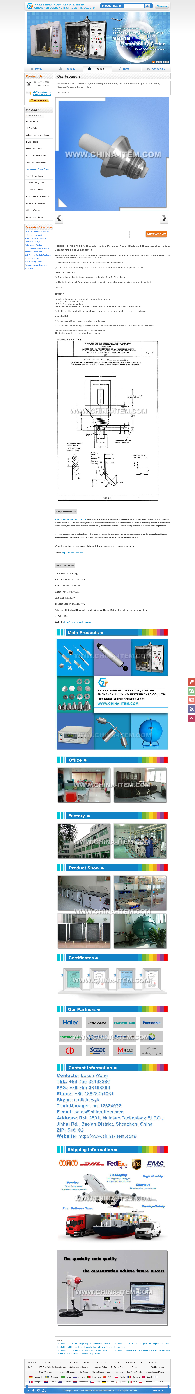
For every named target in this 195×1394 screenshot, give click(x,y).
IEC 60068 (101, 1362)
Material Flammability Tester (38, 135)
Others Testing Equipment (37, 217)
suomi (162, 1377)
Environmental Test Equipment (39, 196)
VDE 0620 (130, 1362)
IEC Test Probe (32, 121)
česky (97, 1382)
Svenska (54, 1377)
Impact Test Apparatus (35, 149)
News (126, 68)
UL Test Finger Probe (101, 1372)
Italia (134, 1382)
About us (70, 68)
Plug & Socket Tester (35, 176)
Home (38, 68)
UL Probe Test (117, 1367)
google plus (38, 1390)
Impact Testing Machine (155, 1372)
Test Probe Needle (134, 1372)
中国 (109, 1377)
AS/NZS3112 (154, 1362)
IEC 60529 (88, 1362)
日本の (122, 1382)
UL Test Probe (32, 128)
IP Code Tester (32, 142)
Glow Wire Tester (46, 1372)
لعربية (68, 1377)
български (148, 1382)
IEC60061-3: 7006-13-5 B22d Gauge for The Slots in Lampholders (142, 1350)
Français (37, 1382)
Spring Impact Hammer (79, 1367)
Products (99, 68)
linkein (28, 1390)
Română (136, 1377)
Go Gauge (84, 1372)
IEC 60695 (115, 1362)
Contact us (158, 68)
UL (142, 1362)
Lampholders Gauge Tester (38, 169)
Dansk (149, 1377)
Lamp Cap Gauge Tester (36, 162)
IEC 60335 (74, 1362)
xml (44, 1390)
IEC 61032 (46, 1362)
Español (38, 1377)
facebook (33, 1390)
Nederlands (83, 1382)
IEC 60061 (60, 1362)
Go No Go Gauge (58, 1367)
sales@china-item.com (42, 95)
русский (81, 1377)
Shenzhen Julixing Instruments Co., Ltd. (71, 519)
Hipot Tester (119, 1372)
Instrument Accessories (36, 203)
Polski (122, 1377)
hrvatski (52, 1382)
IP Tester (133, 1367)
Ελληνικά (66, 1382)
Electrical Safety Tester (35, 183)
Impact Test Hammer (66, 1372)
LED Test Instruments (35, 190)
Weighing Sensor (33, 210)
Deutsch (110, 1382)
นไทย (161, 1382)
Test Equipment (157, 1367)
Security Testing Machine (36, 156)
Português (96, 1377)
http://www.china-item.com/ (77, 622)
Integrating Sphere (100, 1367)
